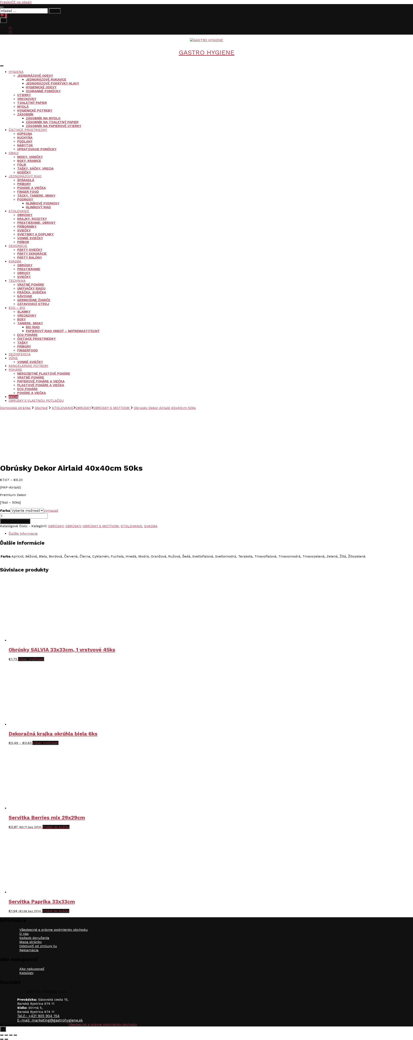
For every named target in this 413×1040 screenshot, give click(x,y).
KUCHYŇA (24, 137)
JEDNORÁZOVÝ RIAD (25, 176)
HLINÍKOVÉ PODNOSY (42, 203)
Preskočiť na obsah (16, 2)
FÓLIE (21, 165)
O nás (24, 934)
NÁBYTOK (25, 145)
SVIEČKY (24, 230)
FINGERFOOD (27, 350)
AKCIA (13, 397)
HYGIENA (16, 72)
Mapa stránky (30, 942)
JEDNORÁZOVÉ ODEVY (35, 76)
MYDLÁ (23, 107)
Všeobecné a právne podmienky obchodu (53, 930)
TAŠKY (22, 343)
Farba (5, 511)
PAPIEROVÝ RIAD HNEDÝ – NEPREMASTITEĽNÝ (63, 331)
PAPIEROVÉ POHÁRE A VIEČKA (41, 381)
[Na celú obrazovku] (6, 1035)
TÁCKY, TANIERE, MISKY (36, 196)
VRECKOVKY (26, 99)
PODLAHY (24, 141)
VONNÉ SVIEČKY (30, 238)
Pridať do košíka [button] (56, 827)
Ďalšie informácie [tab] (23, 533)
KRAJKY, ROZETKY (32, 219)
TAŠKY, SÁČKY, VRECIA (35, 168)
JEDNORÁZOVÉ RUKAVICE (46, 79)
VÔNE (13, 358)
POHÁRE (15, 370)
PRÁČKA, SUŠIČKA (31, 292)
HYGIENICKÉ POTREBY (34, 110)
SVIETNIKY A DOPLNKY (35, 234)
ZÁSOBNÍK (25, 114)
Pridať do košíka (15, 521)
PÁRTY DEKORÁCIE (32, 254)
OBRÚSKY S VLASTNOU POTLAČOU (36, 401)
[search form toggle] (3, 20)
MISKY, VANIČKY (30, 157)
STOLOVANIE (19, 211)
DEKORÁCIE (18, 246)
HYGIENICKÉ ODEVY (41, 87)
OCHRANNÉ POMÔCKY (43, 91)
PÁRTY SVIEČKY (29, 250)
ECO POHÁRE (27, 335)
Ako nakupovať (31, 969)
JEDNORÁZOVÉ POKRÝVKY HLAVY (52, 83)
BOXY (21, 319)
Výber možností (31, 659)
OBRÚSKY (24, 215)
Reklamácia (29, 950)
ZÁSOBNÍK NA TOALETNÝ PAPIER (52, 122)
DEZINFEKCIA (20, 354)
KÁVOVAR (24, 296)
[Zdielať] (10, 1035)
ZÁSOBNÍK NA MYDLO (43, 118)
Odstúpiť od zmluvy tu (38, 946)
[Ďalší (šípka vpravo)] (6, 1039)
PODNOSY (25, 199)
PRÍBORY (24, 184)
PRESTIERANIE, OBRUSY (36, 223)
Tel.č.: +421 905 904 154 (38, 1016)
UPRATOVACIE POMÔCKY (37, 149)
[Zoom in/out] (1, 1035)
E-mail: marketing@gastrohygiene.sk (50, 1020)
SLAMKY (24, 312)
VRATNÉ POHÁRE (30, 284)
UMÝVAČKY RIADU (31, 288)
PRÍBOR (23, 242)
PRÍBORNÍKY (27, 226)
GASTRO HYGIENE (206, 52)
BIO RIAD (33, 327)
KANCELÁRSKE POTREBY (28, 366)
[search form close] (1, 7)
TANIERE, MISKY (30, 323)
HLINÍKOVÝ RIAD (38, 207)
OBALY (14, 153)
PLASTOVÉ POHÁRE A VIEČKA (40, 385)
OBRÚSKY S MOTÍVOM (101, 526)
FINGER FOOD (28, 192)
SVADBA (15, 261)
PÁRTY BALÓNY (29, 257)
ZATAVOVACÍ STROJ (33, 304)
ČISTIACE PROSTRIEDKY (28, 130)
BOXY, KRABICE (29, 161)
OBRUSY (23, 273)
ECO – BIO (17, 308)
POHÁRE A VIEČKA (31, 188)
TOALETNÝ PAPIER (32, 103)
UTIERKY (24, 95)
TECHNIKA (17, 281)
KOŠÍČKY (24, 172)
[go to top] (3, 1029)
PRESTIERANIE (28, 269)
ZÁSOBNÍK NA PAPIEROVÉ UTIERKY (53, 126)
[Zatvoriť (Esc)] (15, 1035)
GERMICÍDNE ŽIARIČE (33, 300)
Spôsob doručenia (34, 938)
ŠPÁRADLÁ (25, 180)
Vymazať (51, 511)
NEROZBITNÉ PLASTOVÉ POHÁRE (43, 373)
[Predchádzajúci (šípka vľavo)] (1, 1039)
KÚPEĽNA (24, 134)
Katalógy (26, 973)
